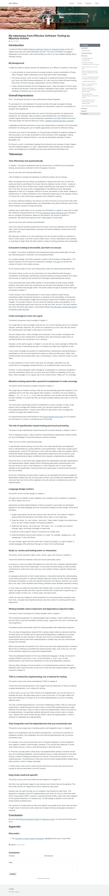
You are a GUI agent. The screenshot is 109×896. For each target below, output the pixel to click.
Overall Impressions (86, 53)
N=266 (57, 262)
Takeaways (84, 56)
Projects (88, 3)
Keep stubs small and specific (90, 106)
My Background (86, 50)
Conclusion (84, 108)
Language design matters (89, 81)
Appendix (83, 111)
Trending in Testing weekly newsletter (29, 838)
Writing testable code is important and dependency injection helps (89, 89)
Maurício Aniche (58, 49)
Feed (12, 889)
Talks (97, 3)
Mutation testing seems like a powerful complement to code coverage (90, 72)
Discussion (85, 113)
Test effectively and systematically (87, 59)
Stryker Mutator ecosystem (52, 417)
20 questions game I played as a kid (54, 213)
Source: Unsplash (104, 28)
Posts (80, 3)
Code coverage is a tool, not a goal (90, 67)
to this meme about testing (93, 28)
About (72, 3)
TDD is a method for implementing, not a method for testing (90, 95)
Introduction (84, 48)
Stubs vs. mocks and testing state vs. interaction (89, 84)
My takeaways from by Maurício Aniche (39, 37)
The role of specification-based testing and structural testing (90, 77)
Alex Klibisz (13, 3)
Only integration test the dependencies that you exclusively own (88, 101)
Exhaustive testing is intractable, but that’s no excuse (90, 63)
